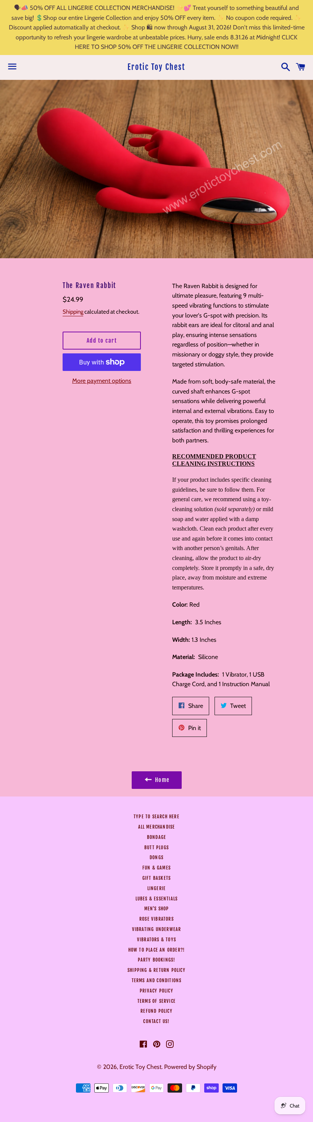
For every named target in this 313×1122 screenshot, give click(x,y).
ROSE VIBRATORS (156, 919)
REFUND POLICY (156, 1011)
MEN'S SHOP (156, 909)
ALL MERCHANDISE (156, 827)
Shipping (73, 311)
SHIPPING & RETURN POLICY (156, 970)
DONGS (156, 857)
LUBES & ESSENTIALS (157, 899)
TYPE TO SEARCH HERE (156, 816)
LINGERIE (156, 888)
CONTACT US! (156, 1021)
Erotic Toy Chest (156, 67)
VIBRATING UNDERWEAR (156, 929)
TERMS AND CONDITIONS (157, 980)
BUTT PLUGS (156, 847)
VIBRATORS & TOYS (156, 939)
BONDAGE (156, 837)
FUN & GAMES (156, 868)
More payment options (101, 380)
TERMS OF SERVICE (156, 1001)
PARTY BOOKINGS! (157, 960)
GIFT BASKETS (156, 878)
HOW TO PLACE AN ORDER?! (156, 950)
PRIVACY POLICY (156, 991)
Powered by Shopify (190, 1066)
